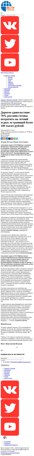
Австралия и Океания (14, 85)
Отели (6, 95)
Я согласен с (17, 362)
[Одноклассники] (4, 139)
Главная (3, 100)
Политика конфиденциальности (21, 362)
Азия (9, 80)
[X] (9, 139)
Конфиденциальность (11, 445)
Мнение (6, 92)
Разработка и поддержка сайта (10, 453)
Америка (11, 84)
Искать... (3, 15)
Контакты (7, 443)
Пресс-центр (8, 97)
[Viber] (12, 139)
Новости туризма (9, 75)
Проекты (7, 93)
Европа (10, 79)
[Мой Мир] (7, 139)
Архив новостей (13, 87)
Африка (10, 82)
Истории (7, 90)
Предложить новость (7, 72)
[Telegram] (17, 139)
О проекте (7, 441)
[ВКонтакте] (2, 139)
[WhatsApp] (14, 139)
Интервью (7, 88)
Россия (10, 77)
